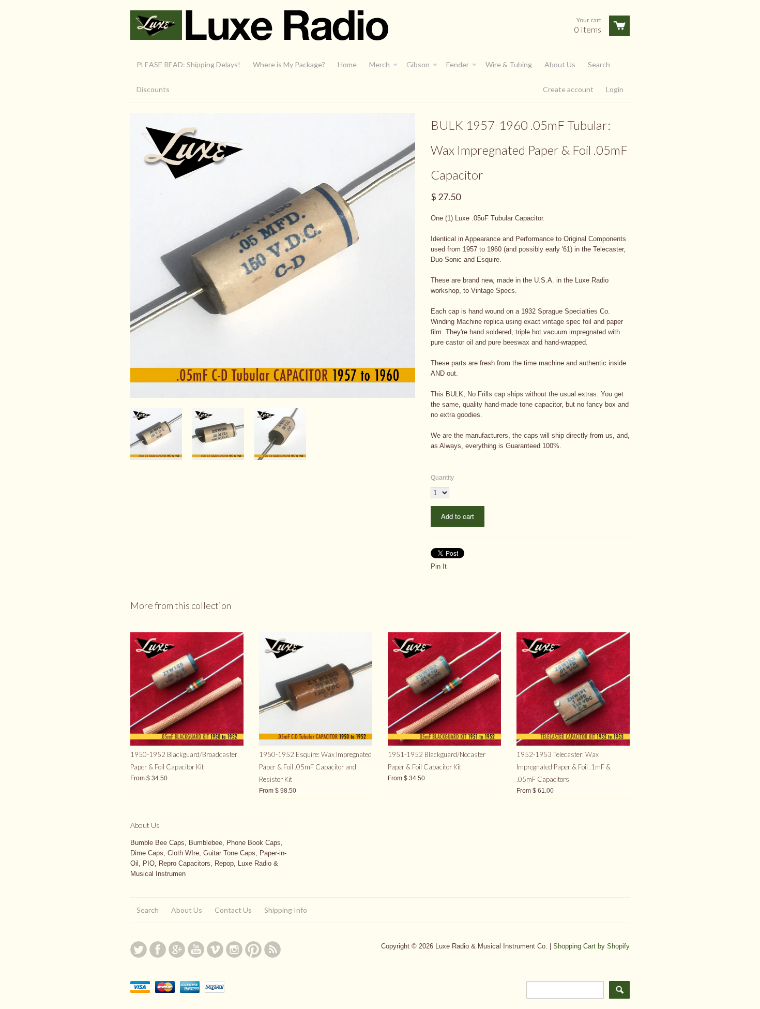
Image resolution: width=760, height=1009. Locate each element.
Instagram (234, 949)
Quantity (442, 477)
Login (615, 89)
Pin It (439, 566)
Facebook (157, 949)
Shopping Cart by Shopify (591, 946)
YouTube (196, 949)
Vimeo (215, 949)
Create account (568, 89)
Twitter (138, 949)
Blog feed (272, 949)
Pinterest (253, 949)
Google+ (177, 949)
